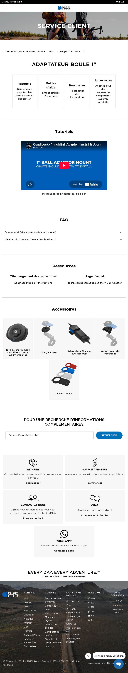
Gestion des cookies (51, 626)
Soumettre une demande (53, 600)
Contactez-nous (51, 607)
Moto (52, 51)
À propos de (73, 601)
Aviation (28, 623)
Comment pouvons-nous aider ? (25, 51)
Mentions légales (50, 619)
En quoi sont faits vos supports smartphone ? (30, 232)
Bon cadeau (30, 646)
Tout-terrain (30, 611)
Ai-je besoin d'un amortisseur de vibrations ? (30, 240)
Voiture (28, 603)
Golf (26, 627)
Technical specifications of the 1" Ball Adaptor (95, 283)
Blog (68, 605)
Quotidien (29, 615)
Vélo (26, 607)
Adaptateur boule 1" (71, 51)
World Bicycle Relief (73, 618)
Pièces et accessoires (30, 641)
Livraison (49, 647)
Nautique (28, 619)
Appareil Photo (32, 635)
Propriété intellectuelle (73, 611)
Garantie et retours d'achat (53, 641)
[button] (5, 8)
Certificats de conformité (52, 633)
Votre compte (52, 613)
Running (28, 631)
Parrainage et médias (73, 640)
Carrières (71, 624)
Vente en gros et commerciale (73, 631)
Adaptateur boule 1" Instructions (33, 283)
